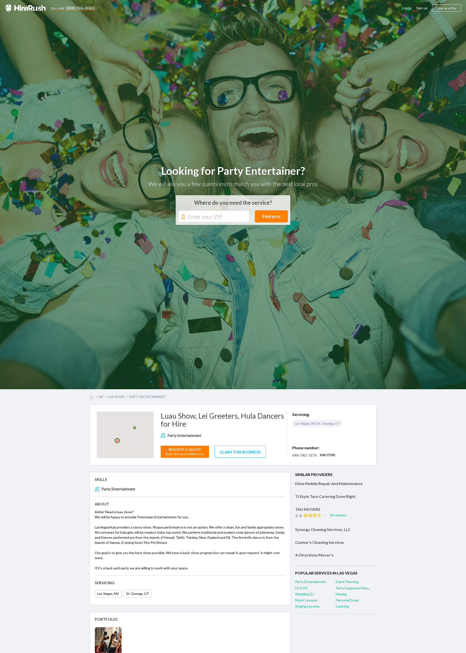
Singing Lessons (307, 609)
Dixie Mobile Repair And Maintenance (329, 486)
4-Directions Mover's (314, 557)
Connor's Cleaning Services (319, 544)
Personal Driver (347, 602)
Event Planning (347, 584)
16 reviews (338, 518)
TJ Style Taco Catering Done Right (325, 499)
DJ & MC (301, 590)
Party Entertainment (310, 584)
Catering (342, 609)
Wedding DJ (304, 596)
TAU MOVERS (307, 511)
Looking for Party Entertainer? (233, 172)
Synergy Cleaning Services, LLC (323, 531)
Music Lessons (306, 602)
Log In (406, 8)
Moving (341, 596)
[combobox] (213, 218)
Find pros (271, 217)
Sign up (421, 8)
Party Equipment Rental (354, 590)
